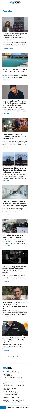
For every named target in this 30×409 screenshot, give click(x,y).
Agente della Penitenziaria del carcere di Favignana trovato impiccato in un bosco (13, 340)
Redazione (6, 79)
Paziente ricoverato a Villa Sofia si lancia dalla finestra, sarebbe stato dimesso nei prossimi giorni (14, 204)
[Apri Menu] (2, 2)
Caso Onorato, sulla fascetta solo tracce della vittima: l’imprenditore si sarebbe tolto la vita (14, 305)
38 (17, 356)
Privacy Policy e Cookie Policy (11, 397)
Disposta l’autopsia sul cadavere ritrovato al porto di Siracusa (14, 70)
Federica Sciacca (8, 48)
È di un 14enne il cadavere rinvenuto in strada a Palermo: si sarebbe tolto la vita (14, 137)
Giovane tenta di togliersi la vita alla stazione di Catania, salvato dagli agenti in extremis (14, 170)
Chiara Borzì (7, 245)
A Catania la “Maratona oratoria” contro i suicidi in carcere (14, 236)
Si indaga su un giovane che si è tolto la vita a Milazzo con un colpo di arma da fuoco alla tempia (14, 270)
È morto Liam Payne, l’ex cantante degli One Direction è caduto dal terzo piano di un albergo (14, 103)
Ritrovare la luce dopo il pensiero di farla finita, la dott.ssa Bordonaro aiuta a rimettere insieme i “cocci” (14, 37)
